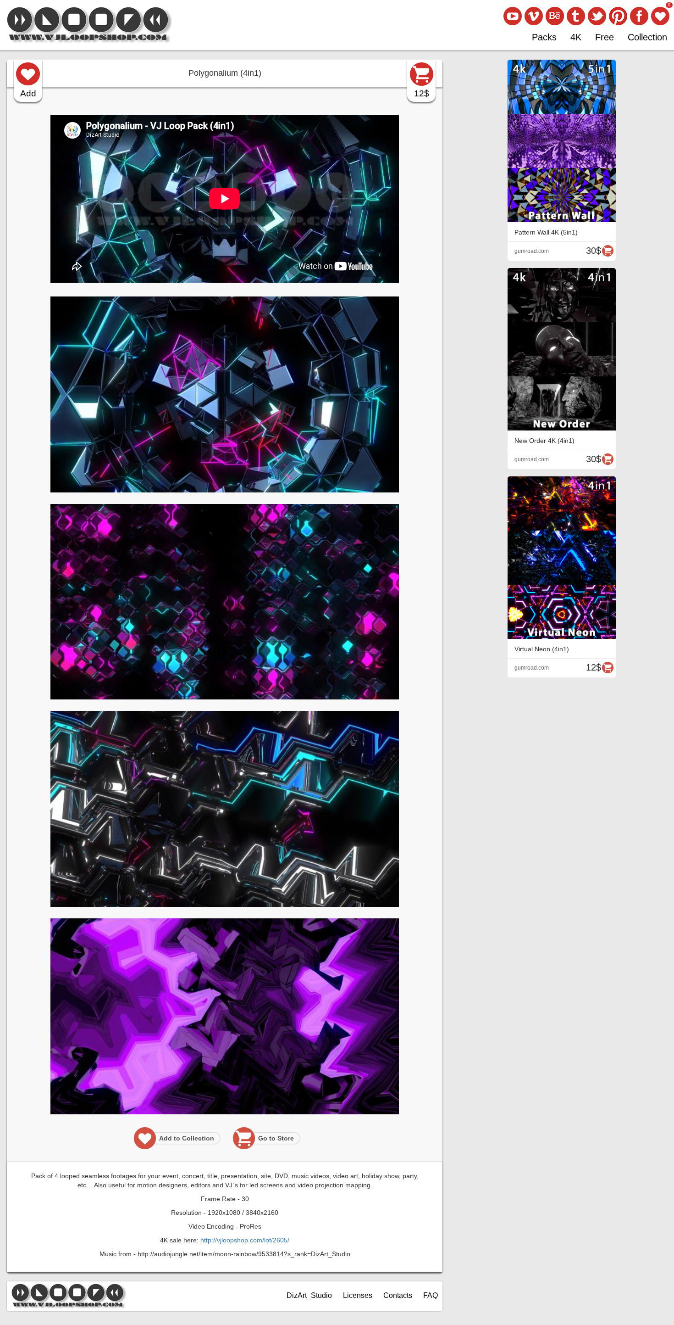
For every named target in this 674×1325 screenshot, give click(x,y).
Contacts (397, 1295)
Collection (647, 37)
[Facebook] (639, 16)
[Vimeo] (534, 16)
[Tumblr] (576, 16)
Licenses (357, 1295)
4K (575, 37)
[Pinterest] (618, 16)
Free (604, 37)
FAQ (430, 1295)
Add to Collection (186, 1138)
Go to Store (276, 1138)
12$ (421, 93)
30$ (593, 251)
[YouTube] (512, 16)
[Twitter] (597, 16)
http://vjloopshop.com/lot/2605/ (244, 1240)
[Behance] (555, 16)
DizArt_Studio (309, 1295)
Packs (544, 37)
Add (28, 93)
